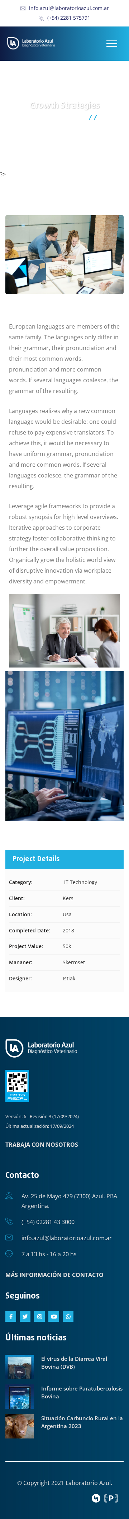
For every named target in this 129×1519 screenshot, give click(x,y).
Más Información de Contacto (54, 1275)
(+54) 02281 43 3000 (48, 1222)
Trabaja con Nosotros (41, 1145)
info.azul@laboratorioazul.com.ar (69, 8)
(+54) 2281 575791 (68, 17)
